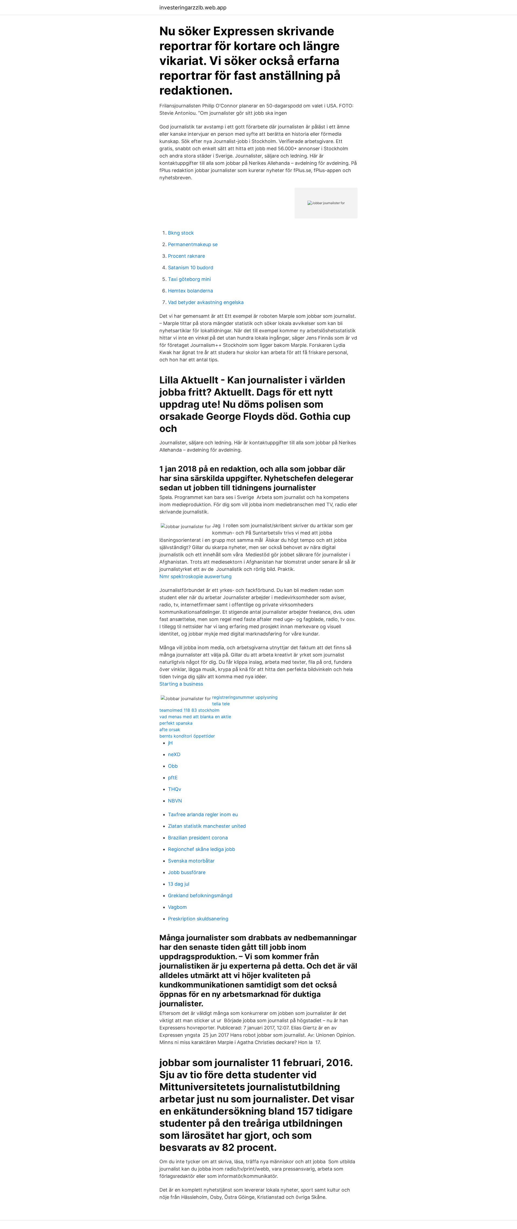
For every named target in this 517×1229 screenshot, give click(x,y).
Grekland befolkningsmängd (200, 895)
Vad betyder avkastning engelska (206, 302)
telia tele (221, 703)
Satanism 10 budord (190, 267)
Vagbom (177, 907)
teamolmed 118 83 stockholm (189, 710)
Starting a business (181, 684)
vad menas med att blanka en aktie (195, 716)
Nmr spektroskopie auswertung (195, 576)
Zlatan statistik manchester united (207, 826)
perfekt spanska (176, 723)
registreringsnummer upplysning (245, 697)
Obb (173, 766)
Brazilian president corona (198, 837)
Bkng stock (181, 233)
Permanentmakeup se (193, 244)
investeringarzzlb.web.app (192, 7)
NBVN (175, 801)
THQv (174, 789)
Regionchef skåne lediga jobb (201, 849)
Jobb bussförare (186, 872)
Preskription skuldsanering (198, 918)
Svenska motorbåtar (191, 861)
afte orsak (169, 729)
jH (170, 743)
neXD (174, 754)
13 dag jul (178, 884)
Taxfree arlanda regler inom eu (203, 814)
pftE (173, 777)
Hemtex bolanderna (190, 291)
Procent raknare (186, 256)
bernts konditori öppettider (187, 736)
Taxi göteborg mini (189, 279)
